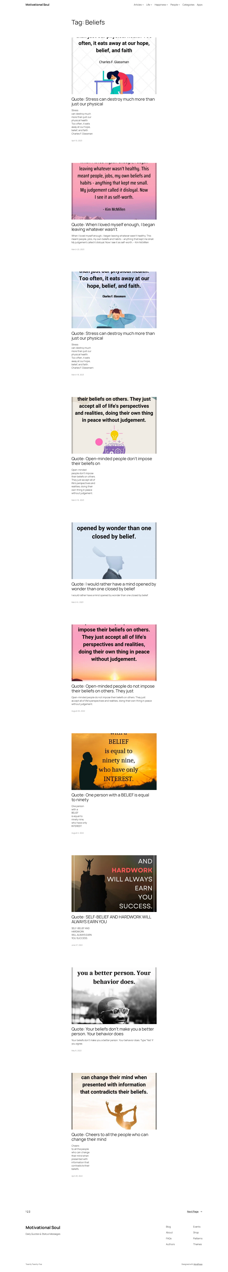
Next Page (194, 1211)
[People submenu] (179, 4)
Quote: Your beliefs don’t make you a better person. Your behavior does (113, 1031)
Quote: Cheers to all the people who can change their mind (110, 1137)
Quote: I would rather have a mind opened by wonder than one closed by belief (114, 586)
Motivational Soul (37, 5)
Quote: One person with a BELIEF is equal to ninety (110, 797)
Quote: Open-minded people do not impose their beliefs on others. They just (113, 688)
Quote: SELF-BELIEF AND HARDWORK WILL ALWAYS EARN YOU (111, 919)
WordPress (198, 1264)
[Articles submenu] (143, 4)
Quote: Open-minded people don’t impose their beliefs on (112, 461)
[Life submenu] (151, 4)
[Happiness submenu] (167, 4)
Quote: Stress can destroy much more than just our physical (113, 101)
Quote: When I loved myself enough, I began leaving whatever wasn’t (113, 227)
